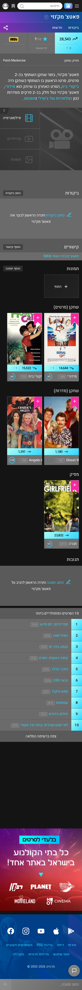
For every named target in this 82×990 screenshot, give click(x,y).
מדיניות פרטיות (38, 954)
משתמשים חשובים (19, 945)
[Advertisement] (41, 177)
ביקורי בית (70, 87)
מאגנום (30, 98)
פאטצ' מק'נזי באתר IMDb (61, 256)
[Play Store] (71, 931)
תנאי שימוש (61, 954)
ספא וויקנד (60, 691)
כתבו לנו (18, 954)
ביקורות (73, 27)
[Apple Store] (56, 931)
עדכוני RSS (45, 945)
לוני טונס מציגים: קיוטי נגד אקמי (44, 725)
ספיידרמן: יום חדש (54, 624)
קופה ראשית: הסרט (53, 658)
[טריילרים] (20, 131)
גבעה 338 (60, 680)
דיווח (60, 945)
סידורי (10, 87)
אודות (72, 945)
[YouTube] (41, 931)
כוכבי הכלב (60, 669)
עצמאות (62, 702)
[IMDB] (14, 38)
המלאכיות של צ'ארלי (55, 98)
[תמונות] (20, 151)
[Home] (67, 5)
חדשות (57, 27)
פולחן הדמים (58, 714)
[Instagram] (26, 931)
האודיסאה (60, 635)
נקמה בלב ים (58, 646)
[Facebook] (11, 931)
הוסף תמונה (13, 268)
